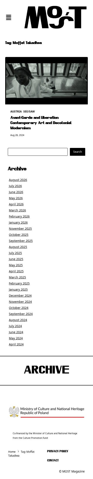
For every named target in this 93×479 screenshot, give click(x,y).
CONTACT (53, 460)
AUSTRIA (16, 111)
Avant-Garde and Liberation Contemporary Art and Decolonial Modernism (41, 123)
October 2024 (18, 308)
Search (77, 152)
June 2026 (16, 192)
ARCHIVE (46, 371)
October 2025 (18, 235)
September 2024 (21, 314)
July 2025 (15, 253)
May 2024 (16, 338)
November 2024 (20, 302)
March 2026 (17, 210)
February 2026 (19, 216)
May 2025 (16, 265)
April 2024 (16, 344)
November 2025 (20, 228)
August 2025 (18, 247)
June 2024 (16, 332)
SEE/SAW (29, 111)
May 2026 (16, 198)
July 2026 (15, 186)
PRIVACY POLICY (57, 451)
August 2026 (18, 180)
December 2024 (20, 295)
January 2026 (18, 222)
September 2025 (21, 241)
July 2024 (15, 326)
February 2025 (19, 283)
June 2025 (16, 259)
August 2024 (18, 320)
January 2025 (18, 289)
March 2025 (17, 277)
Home (12, 452)
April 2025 (16, 271)
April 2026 (16, 204)
